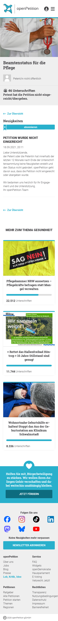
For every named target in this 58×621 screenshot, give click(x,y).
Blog (5, 569)
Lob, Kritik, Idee (12, 576)
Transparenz (39, 592)
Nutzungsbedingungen (45, 596)
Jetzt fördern (29, 494)
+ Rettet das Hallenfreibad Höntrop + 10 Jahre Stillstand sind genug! (29, 356)
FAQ (34, 561)
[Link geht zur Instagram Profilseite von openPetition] (22, 519)
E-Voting (37, 576)
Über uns (8, 561)
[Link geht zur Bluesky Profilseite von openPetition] (22, 528)
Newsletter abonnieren (29, 545)
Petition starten (11, 599)
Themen (8, 603)
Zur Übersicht (15, 113)
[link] (53, 9)
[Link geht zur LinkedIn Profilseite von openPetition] (51, 519)
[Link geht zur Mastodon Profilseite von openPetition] (7, 528)
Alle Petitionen (11, 596)
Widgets (36, 565)
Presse (7, 573)
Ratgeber (8, 592)
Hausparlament (41, 573)
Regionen (8, 607)
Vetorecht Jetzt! (41, 580)
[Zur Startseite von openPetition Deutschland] (21, 8)
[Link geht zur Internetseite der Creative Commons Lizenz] (5, 617)
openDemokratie (41, 569)
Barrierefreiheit (40, 607)
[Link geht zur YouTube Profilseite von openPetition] (36, 528)
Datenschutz (39, 599)
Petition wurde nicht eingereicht (20, 140)
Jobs (6, 565)
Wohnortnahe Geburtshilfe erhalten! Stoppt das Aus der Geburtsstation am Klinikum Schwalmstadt (29, 428)
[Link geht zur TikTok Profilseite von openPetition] (36, 519)
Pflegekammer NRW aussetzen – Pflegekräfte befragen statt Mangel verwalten (29, 285)
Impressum (38, 603)
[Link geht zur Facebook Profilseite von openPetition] (7, 519)
